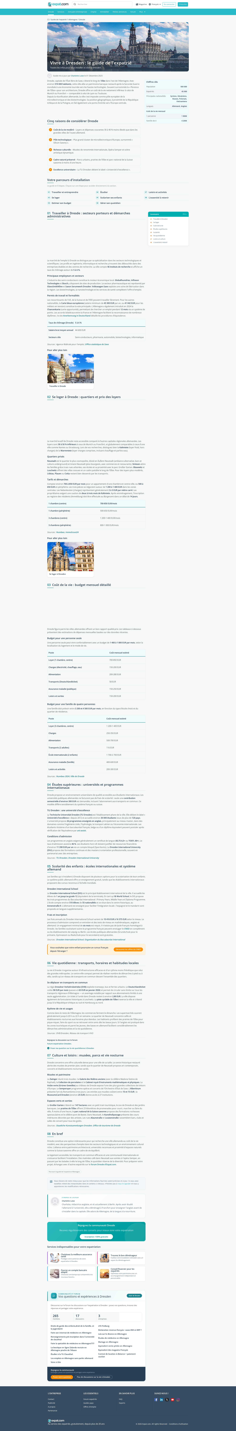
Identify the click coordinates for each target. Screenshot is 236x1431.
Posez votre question (62, 1377)
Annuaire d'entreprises (77, 12)
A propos (51, 1407)
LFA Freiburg (103, 1326)
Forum (133, 12)
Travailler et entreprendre (63, 192)
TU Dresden (61, 858)
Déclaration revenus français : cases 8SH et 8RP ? (120, 1330)
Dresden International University (83, 858)
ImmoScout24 (71, 532)
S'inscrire (183, 4)
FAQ (120, 1399)
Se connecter (169, 4)
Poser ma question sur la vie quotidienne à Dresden (71, 1048)
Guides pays (88, 1403)
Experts (122, 1403)
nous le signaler (124, 1183)
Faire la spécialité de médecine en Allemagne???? (72, 1343)
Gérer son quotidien (108, 203)
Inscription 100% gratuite (96, 1236)
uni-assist (81, 830)
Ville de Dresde (77, 776)
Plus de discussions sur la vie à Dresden (93, 1377)
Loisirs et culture (159, 239)
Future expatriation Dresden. (59, 1043)
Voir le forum (134, 1295)
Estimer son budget (59, 203)
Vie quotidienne (159, 235)
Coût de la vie (158, 226)
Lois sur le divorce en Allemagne (112, 1334)
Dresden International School (70, 939)
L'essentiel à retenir (157, 197)
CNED (127, 928)
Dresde (51, 12)
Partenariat (52, 1410)
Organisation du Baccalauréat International (105, 939)
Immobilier (104, 12)
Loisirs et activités (156, 192)
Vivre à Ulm (56, 1362)
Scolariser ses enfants (109, 197)
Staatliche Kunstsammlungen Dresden (74, 1125)
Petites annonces (120, 12)
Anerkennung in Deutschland (76, 315)
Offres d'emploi (89, 1407)
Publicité (51, 1403)
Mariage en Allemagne (108, 1342)
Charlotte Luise (77, 76)
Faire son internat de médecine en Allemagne (71, 1333)
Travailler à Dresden (160, 219)
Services (61, 12)
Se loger (54, 197)
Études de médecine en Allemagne (113, 1338)
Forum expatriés (90, 1399)
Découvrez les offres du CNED (128, 949)
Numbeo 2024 (62, 776)
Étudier (102, 192)
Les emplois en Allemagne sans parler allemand (72, 1358)
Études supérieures (160, 229)
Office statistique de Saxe (97, 344)
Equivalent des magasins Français (113, 1350)
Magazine (143, 4)
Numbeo (60, 532)
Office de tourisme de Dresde (106, 1125)
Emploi (93, 12)
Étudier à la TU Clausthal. (62, 1354)
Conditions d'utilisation (178, 1424)
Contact (51, 1399)
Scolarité (156, 232)
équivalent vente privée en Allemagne (115, 1346)
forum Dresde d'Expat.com (103, 1164)
